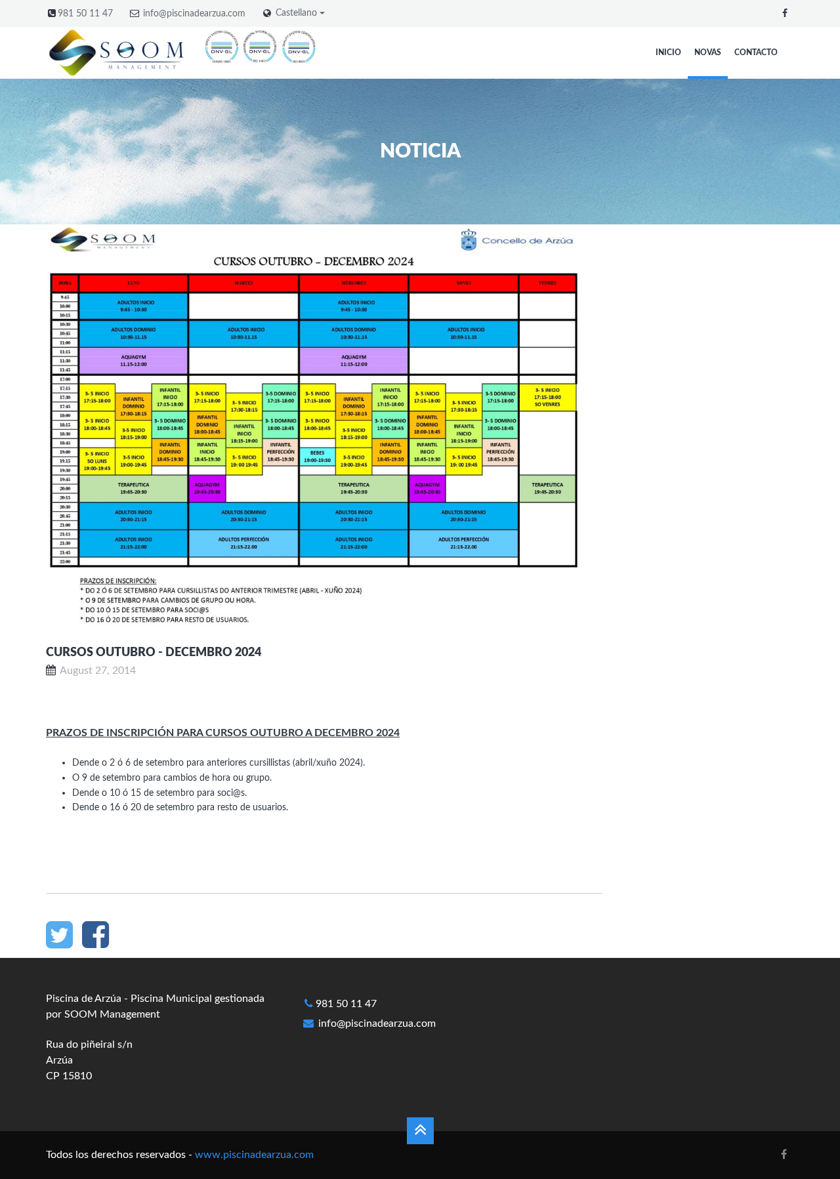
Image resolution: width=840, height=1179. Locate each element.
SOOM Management (112, 1014)
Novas (707, 52)
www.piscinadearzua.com (254, 1154)
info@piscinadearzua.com (194, 13)
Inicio (668, 52)
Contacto (756, 52)
